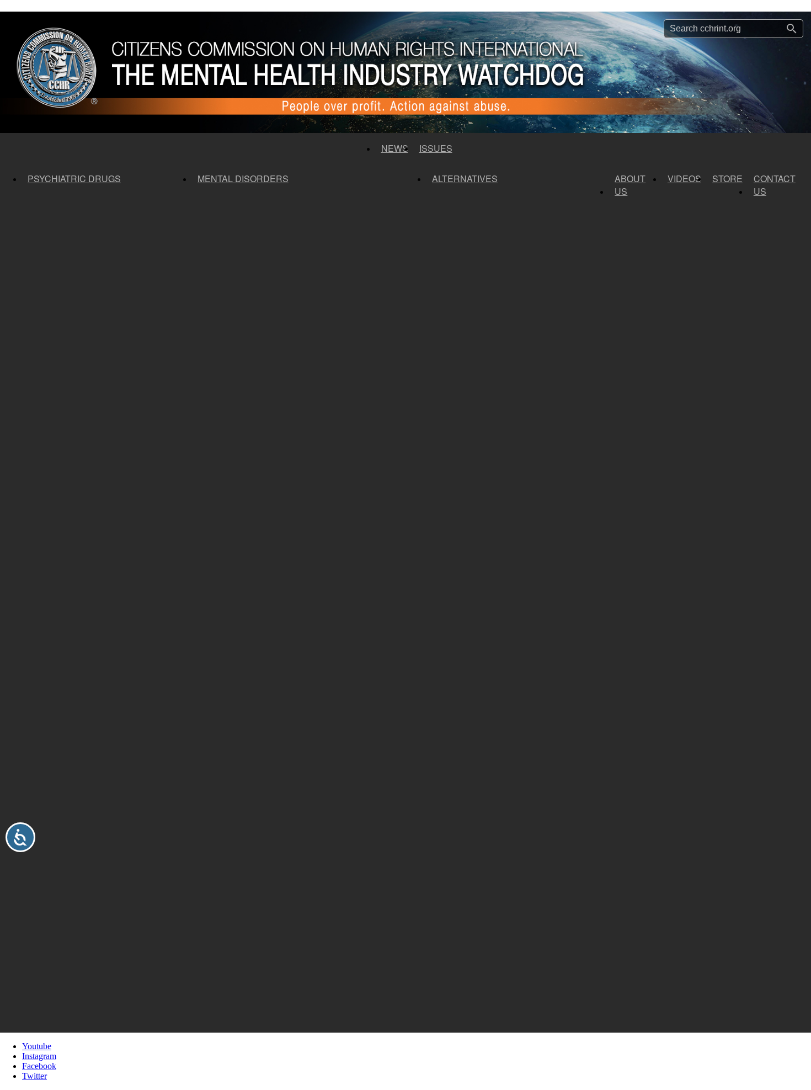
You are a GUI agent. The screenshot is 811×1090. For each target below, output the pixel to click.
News (394, 148)
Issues (435, 148)
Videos (684, 178)
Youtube (36, 1046)
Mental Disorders (243, 178)
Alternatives (465, 178)
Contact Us (775, 185)
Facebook (39, 1066)
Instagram (39, 1056)
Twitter (34, 1076)
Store (727, 178)
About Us (630, 185)
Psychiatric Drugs (74, 178)
